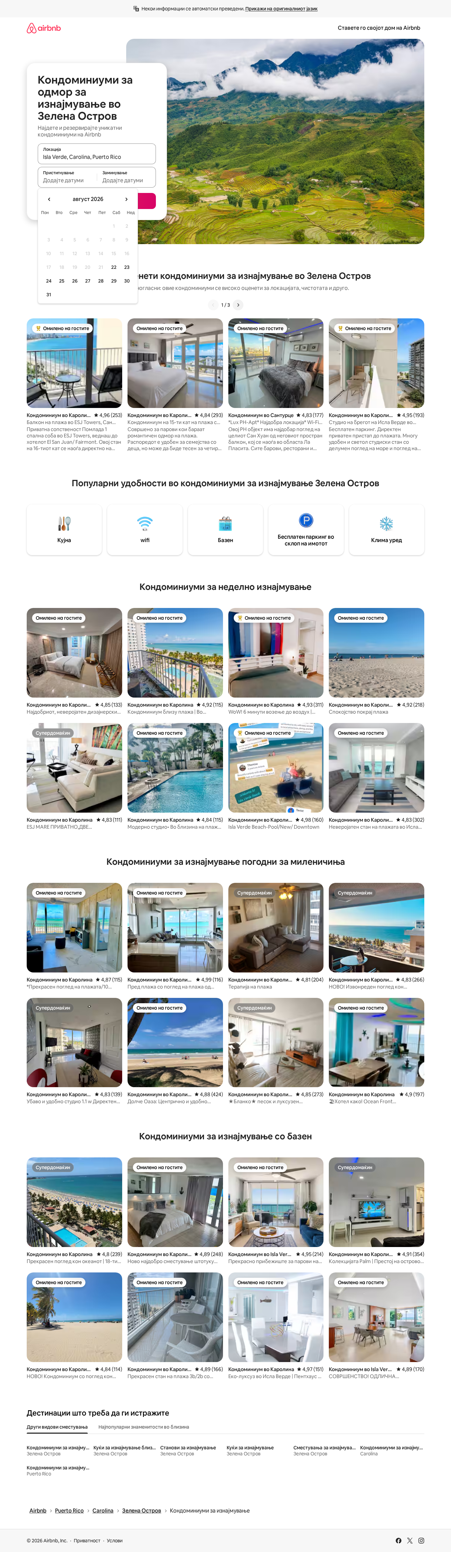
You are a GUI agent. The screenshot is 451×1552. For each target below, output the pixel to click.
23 (127, 267)
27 (87, 281)
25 (61, 281)
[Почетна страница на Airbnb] (44, 27)
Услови (115, 1541)
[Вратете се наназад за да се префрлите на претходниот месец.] (49, 199)
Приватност (87, 1541)
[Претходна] (213, 305)
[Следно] (238, 305)
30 (127, 281)
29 (114, 281)
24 (48, 281)
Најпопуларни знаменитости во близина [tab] (143, 1427)
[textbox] (67, 180)
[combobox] (97, 157)
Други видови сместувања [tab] (57, 1427)
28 (100, 281)
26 (74, 281)
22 (114, 267)
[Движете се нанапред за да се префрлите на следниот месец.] (126, 199)
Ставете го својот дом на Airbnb (379, 27)
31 (48, 295)
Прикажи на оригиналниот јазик (281, 9)
